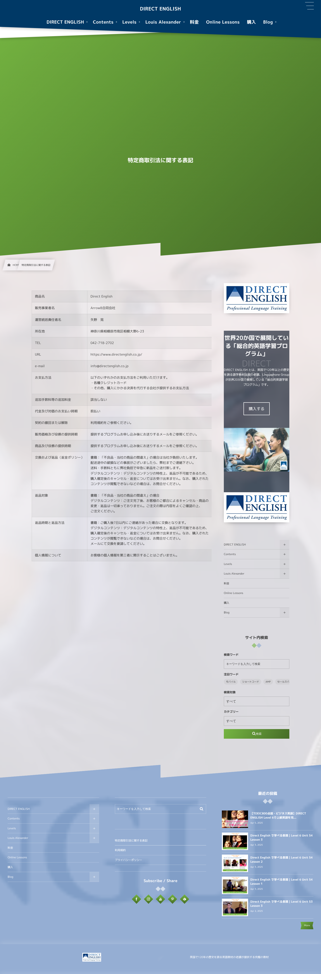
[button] (309, 6)
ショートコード (250, 681)
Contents (230, 554)
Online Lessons (233, 593)
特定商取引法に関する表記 (131, 840)
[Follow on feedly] (184, 899)
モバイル (231, 681)
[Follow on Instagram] (148, 899)
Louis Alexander (234, 573)
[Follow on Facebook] (136, 899)
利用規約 (120, 850)
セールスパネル (285, 681)
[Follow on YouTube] (160, 899)
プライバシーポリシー (128, 860)
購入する (256, 408)
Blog (227, 612)
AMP (268, 681)
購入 (226, 603)
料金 (226, 583)
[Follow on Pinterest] (172, 899)
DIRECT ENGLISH (160, 9)
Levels (228, 564)
